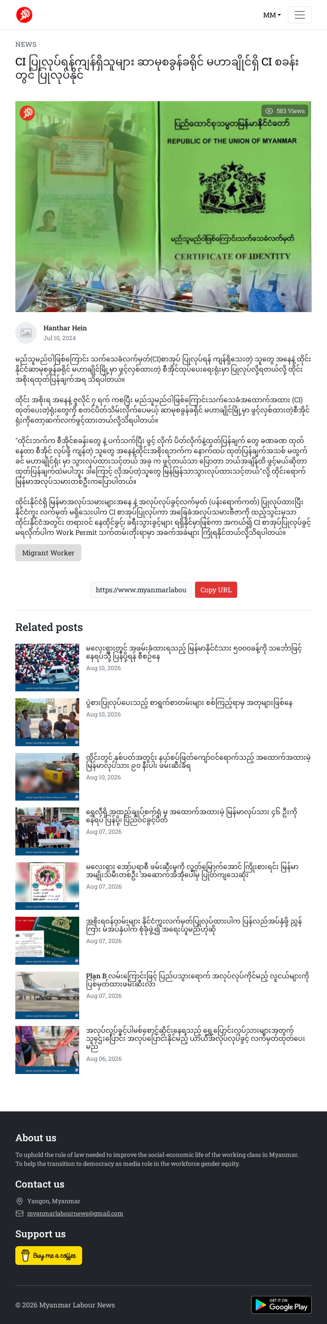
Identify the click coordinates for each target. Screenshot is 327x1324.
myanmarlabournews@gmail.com (75, 1213)
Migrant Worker (48, 552)
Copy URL (216, 589)
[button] (272, 14)
